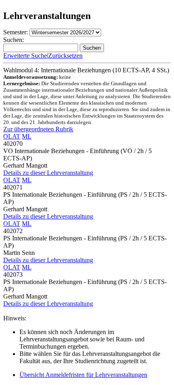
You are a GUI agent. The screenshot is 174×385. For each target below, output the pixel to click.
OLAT (11, 136)
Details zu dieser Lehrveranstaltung (48, 172)
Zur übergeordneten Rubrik (38, 129)
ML (27, 136)
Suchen (92, 48)
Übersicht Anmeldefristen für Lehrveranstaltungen (83, 374)
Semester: (15, 32)
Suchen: (13, 39)
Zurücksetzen (65, 55)
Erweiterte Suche (25, 55)
